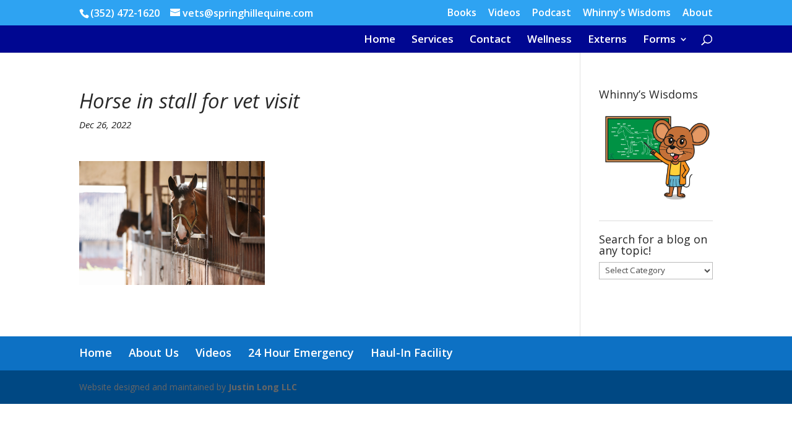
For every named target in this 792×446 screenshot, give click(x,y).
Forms (659, 40)
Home (379, 40)
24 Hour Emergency (301, 352)
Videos (504, 13)
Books (461, 13)
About (697, 13)
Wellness (549, 40)
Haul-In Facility (412, 352)
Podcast (551, 13)
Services (432, 40)
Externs (607, 40)
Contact (490, 40)
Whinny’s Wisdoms (627, 13)
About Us (154, 352)
